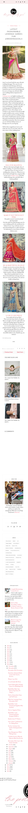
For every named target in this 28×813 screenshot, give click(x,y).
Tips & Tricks (8, 541)
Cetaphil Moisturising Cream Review (17, 590)
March (10, 759)
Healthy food (12, 569)
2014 (8, 767)
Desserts (18, 562)
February (10, 761)
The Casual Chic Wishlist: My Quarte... (12, 378)
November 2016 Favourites (15, 670)
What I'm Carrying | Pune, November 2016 (15, 700)
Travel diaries (8, 543)
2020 (8, 656)
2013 (8, 769)
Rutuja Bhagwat (10, 43)
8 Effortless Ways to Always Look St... (12, 399)
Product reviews (9, 548)
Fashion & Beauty (13, 25)
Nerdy (14, 541)
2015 (8, 765)
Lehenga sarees (6, 96)
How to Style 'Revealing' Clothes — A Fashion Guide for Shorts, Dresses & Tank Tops (14, 606)
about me (17, 512)
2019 (8, 658)
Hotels (7, 564)
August (10, 748)
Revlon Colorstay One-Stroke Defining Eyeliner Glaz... (15, 727)
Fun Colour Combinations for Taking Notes (15, 722)
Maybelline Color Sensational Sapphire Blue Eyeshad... (15, 705)
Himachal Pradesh (9, 566)
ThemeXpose (9, 806)
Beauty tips (14, 545)
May (9, 755)
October (10, 744)
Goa (6, 569)
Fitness (12, 564)
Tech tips (17, 566)
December (11, 666)
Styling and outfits (15, 550)
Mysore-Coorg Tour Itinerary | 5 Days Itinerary (16, 621)
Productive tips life (10, 557)
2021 (8, 654)
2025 (8, 646)
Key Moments (16, 543)
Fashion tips (18, 557)
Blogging (19, 555)
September (11, 747)
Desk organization (10, 571)
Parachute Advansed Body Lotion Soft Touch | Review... (15, 674)
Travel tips (8, 545)
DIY (18, 541)
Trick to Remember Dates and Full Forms (15, 696)
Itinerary (19, 569)
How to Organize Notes (14, 710)
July (9, 751)
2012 (8, 771)
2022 (8, 652)
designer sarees (15, 175)
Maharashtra (18, 548)
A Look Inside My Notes (14, 682)
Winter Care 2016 (12, 679)
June (9, 753)
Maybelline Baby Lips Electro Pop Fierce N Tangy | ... (14, 690)
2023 (8, 650)
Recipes (7, 550)
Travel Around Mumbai (10, 555)
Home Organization (10, 559)
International (9, 552)
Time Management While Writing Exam (15, 733)
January (10, 763)
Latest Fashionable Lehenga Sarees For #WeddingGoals (15, 685)
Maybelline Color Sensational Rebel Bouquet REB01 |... (13, 714)
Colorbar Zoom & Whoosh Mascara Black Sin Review (15, 737)
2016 (8, 664)
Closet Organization (10, 562)
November (11, 668)
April (9, 757)
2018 (8, 660)
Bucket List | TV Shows (14, 719)
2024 (8, 648)
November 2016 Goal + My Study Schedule (15, 741)
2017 (8, 662)
